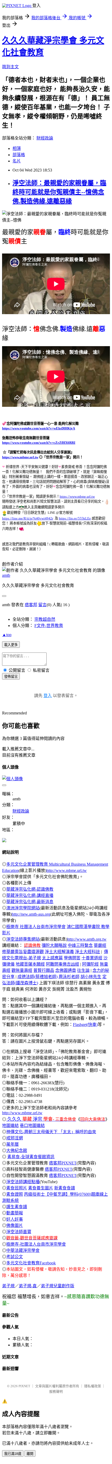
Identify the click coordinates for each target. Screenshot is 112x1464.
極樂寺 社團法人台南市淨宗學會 (36, 926)
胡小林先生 (90, 976)
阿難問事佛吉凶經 (62, 964)
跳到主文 (10, 67)
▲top (6, 634)
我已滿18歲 (12, 1454)
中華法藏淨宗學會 (23, 1250)
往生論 (83, 970)
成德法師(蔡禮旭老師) (37, 976)
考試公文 (14, 1256)
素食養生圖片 (40, 1188)
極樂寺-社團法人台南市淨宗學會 (36, 1244)
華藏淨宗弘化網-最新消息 (29, 901)
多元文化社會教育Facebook (31, 1263)
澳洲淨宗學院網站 (23, 908)
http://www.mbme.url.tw (66, 870)
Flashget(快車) (85, 1024)
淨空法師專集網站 (23, 939)
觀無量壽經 (21, 970)
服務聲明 (56, 1391)
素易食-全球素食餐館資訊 (30, 1157)
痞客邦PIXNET (63, 1163)
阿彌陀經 (90, 964)
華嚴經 (100, 945)
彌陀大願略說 (54, 945)
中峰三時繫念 (80, 945)
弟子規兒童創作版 (57, 1286)
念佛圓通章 (65, 970)
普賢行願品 (43, 970)
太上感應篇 (52, 958)
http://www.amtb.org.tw (87, 939)
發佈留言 (11, 677)
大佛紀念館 (16, 1150)
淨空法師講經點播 (23, 1182)
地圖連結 (10, 1125)
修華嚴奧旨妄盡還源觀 (23, 951)
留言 (42, 605)
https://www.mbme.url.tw (20, 457)
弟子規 (8, 1286)
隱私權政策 (92, 1386)
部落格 (19, 155)
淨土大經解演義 (59, 951)
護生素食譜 (16, 1207)
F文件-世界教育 (48, 625)
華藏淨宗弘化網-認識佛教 (29, 889)
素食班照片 (16, 1188)
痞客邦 (31, 605)
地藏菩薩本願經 (30, 964)
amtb (6, 575)
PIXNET (24, 1386)
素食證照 (14, 1194)
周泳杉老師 (69, 976)
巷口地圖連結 (32, 1125)
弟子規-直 (28, 1286)
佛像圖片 (14, 1225)
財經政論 (44, 138)
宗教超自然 (44, 619)
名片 (17, 161)
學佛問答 (72, 958)
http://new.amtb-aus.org (31, 914)
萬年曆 (12, 1144)
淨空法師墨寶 (18, 1231)
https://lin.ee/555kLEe (75, 518)
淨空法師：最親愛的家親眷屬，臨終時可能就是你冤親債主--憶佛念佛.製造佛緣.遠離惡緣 (59, 192)
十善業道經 (92, 958)
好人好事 (14, 1219)
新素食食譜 (64, 1188)
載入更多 (11, 645)
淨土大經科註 (87, 951)
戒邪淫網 (14, 1138)
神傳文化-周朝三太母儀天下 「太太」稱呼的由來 (51, 1132)
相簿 (17, 148)
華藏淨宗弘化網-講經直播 (29, 895)
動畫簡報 (14, 1213)
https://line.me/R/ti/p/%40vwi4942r (27, 518)
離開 (30, 1454)
